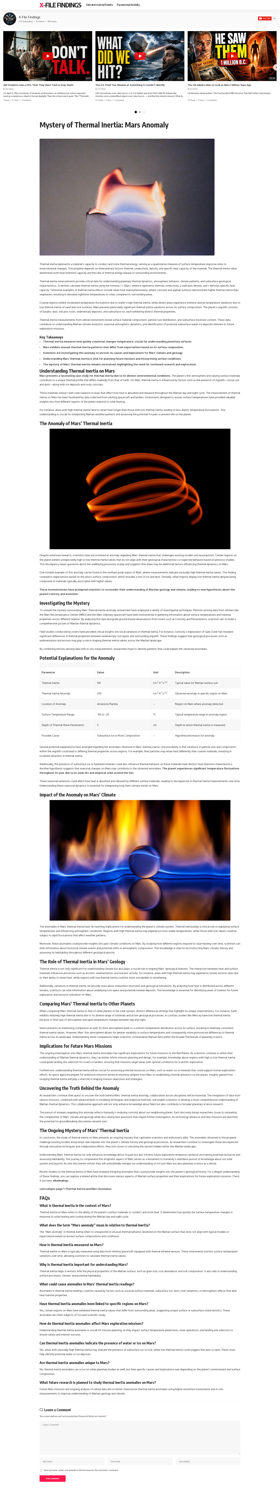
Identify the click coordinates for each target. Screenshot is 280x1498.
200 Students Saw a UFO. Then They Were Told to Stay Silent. (38, 85)
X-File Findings (60, 5)
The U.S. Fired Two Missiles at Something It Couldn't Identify (130, 85)
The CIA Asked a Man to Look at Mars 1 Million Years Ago (219, 85)
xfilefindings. (61, 1180)
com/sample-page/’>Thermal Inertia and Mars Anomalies (75, 1188)
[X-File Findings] (9, 18)
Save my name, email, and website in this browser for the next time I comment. (81, 1470)
